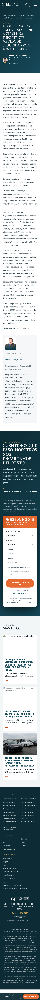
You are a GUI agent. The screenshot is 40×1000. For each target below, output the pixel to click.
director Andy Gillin (19, 55)
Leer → (8, 680)
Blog (4, 865)
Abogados (6, 862)
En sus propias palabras (19, 568)
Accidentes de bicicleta (28, 799)
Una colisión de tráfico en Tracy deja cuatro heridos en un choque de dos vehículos (19, 714)
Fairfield (23, 846)
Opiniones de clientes (9, 868)
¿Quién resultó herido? (14, 531)
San (4, 839)
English (5, 882)
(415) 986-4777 (13, 63)
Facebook (11, 921)
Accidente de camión (28, 821)
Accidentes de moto (27, 802)
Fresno (23, 842)
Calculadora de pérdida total (12, 885)
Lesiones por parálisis (9, 805)
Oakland (5, 842)
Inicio (4, 15)
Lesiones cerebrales (9, 802)
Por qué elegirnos (8, 875)
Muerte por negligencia (10, 809)
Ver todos (24, 809)
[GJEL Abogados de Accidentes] (10, 4)
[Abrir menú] (35, 4)
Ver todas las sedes (9, 849)
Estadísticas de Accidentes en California (15, 889)
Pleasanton (6, 846)
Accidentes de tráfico (9, 799)
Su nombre (10, 549)
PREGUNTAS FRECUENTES (11, 872)
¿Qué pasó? (10, 540)
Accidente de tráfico (27, 812)
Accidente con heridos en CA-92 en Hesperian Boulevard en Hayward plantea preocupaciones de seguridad (19, 761)
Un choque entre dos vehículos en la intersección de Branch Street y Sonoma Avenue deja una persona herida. (19, 664)
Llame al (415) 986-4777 (20, 594)
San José (24, 839)
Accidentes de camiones (29, 805)
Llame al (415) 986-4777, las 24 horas (20, 491)
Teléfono (10, 558)
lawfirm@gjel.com (20, 917)
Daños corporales (8, 812)
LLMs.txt (29, 921)
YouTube (20, 921)
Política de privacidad (9, 878)
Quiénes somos (7, 858)
